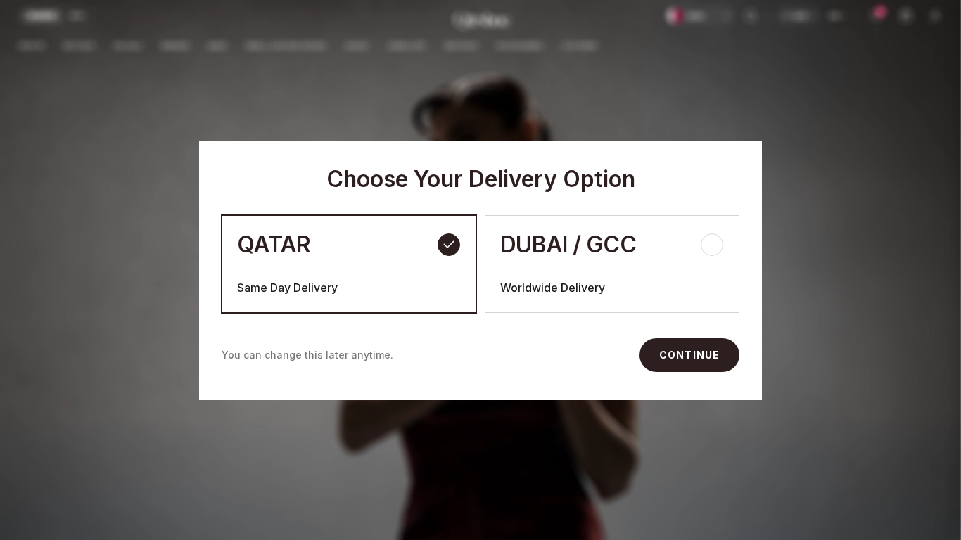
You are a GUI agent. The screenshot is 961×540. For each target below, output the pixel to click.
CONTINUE (689, 355)
